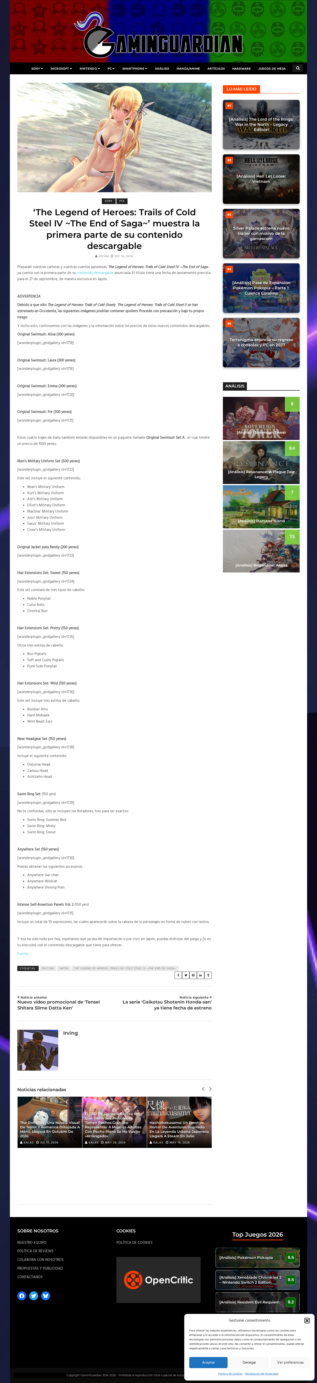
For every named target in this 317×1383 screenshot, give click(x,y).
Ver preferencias (290, 1363)
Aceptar (208, 1363)
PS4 (122, 201)
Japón (63, 968)
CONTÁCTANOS (30, 1277)
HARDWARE (241, 68)
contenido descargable (95, 273)
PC (110, 68)
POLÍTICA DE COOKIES (134, 1243)
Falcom (47, 968)
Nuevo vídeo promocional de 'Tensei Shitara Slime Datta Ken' (58, 1003)
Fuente (22, 954)
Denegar (249, 1363)
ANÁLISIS (162, 68)
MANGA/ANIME (188, 68)
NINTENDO (88, 68)
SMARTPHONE (133, 68)
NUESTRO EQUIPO (32, 1243)
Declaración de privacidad (261, 1373)
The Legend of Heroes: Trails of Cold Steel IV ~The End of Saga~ (125, 968)
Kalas (29, 1142)
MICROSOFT (60, 68)
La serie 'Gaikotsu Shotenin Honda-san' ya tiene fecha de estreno (167, 1003)
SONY (35, 68)
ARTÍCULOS (216, 68)
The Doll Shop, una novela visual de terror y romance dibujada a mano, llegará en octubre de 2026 (50, 1129)
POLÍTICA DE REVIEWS (35, 1251)
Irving (104, 256)
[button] (307, 1320)
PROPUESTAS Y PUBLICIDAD (40, 1269)
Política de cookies (230, 1373)
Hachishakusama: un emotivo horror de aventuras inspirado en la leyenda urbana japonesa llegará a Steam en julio (179, 1129)
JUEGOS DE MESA (272, 68)
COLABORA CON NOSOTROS (40, 1260)
